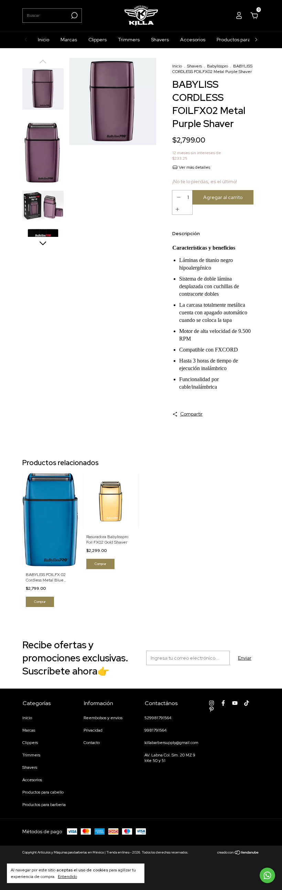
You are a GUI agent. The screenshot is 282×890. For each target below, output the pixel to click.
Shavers (160, 39)
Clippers (97, 39)
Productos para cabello (242, 39)
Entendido (67, 876)
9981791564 (155, 730)
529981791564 (157, 718)
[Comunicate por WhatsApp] (267, 875)
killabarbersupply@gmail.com (171, 742)
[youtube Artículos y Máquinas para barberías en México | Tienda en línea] (235, 703)
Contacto (92, 742)
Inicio (43, 39)
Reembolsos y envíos (103, 718)
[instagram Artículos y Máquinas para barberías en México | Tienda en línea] (211, 703)
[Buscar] (73, 15)
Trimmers (129, 39)
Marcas (69, 39)
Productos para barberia (44, 804)
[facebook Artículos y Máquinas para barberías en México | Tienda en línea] (223, 703)
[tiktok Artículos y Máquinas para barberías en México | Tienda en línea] (246, 703)
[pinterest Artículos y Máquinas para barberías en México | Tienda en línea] (211, 709)
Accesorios (192, 39)
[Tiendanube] (238, 853)
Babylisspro (217, 66)
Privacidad (93, 730)
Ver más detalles (194, 167)
